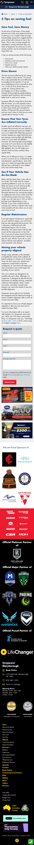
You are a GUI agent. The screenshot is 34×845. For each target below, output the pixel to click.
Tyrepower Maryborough (18, 7)
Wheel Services (7, 760)
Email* (5, 346)
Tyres (4, 725)
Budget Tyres (6, 798)
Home (5, 14)
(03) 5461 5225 (10, 321)
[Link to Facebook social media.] (17, 840)
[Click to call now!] (22, 2)
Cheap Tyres (6, 800)
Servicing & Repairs (8, 755)
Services (5, 747)
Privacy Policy (12, 375)
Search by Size (7, 730)
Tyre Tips (5, 737)
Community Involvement (12, 773)
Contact (5, 767)
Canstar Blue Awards (9, 795)
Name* (5, 333)
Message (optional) (9, 359)
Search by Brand (7, 732)
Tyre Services (6, 757)
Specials (5, 765)
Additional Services (8, 762)
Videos (5, 783)
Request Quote (9, 382)
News (4, 780)
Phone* (5, 339)
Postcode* (6, 352)
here (18, 323)
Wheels (5, 740)
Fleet (4, 775)
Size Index (5, 793)
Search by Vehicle (8, 727)
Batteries (5, 750)
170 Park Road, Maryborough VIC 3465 (17, 675)
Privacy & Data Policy (13, 835)
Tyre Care (5, 735)
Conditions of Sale (25, 835)
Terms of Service (25, 375)
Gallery (5, 778)
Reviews (5, 786)
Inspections (5, 752)
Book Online (7, 770)
